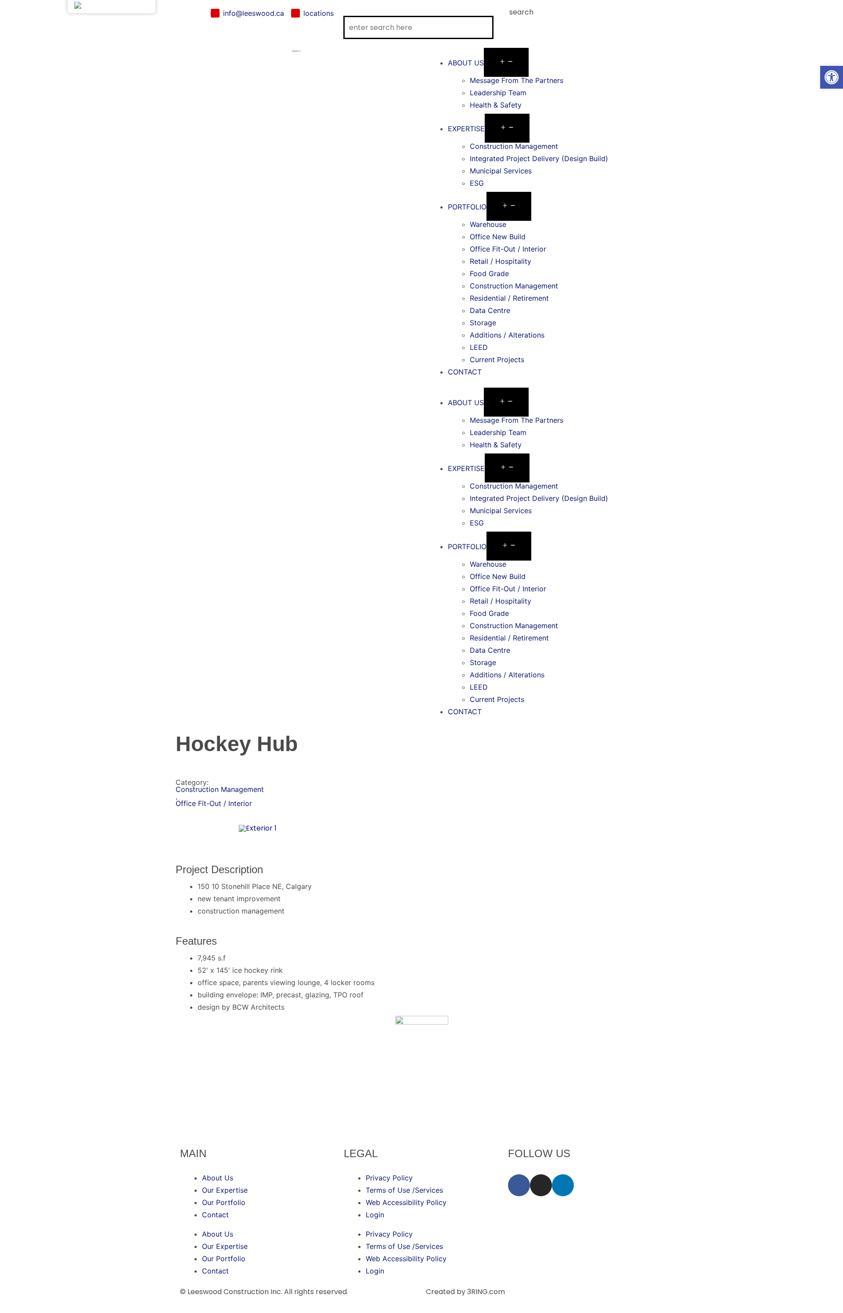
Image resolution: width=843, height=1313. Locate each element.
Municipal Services (501, 170)
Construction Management (514, 146)
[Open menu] (506, 62)
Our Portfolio (223, 1202)
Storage (483, 322)
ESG (477, 183)
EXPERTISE (466, 128)
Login (375, 1214)
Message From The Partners (516, 80)
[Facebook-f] (519, 1185)
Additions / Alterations (507, 335)
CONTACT (465, 371)
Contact (215, 1214)
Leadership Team (498, 92)
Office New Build (498, 236)
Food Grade (489, 273)
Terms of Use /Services (404, 1190)
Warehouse (488, 224)
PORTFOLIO (467, 206)
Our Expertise (225, 1190)
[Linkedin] (563, 1185)
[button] (546, 384)
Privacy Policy (389, 1177)
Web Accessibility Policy (406, 1202)
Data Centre (490, 310)
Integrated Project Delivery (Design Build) (539, 158)
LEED (479, 347)
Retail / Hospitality (500, 261)
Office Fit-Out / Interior (508, 249)
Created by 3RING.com (465, 1292)
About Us (217, 1177)
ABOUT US (466, 62)
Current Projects (497, 359)
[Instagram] (541, 1185)
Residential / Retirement (509, 298)
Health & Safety (496, 105)
